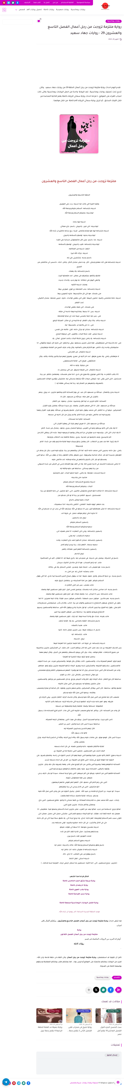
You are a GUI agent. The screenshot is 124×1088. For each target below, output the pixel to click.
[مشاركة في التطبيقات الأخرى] (89, 990)
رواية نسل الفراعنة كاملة (79, 894)
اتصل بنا (47, 3)
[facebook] (17, 2)
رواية (79, 930)
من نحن (55, 3)
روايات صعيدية (62, 10)
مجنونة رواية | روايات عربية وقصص (84, 1083)
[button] (111, 990)
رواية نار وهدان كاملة (79, 885)
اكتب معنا (37, 3)
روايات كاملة (49, 10)
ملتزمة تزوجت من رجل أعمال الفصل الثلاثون (79, 935)
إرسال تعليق (112, 1055)
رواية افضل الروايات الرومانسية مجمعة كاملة (79, 903)
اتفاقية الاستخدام (67, 3)
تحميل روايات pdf (34, 10)
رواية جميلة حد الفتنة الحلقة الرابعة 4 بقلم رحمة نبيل (50, 1029)
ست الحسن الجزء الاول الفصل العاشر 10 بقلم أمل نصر (109, 1031)
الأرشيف (27, 3)
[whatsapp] (13, 2)
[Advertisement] (79, 67)
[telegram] (8, 2)
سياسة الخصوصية (83, 3)
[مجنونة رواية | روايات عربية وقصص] (105, 7)
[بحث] (4, 10)
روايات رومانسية (78, 10)
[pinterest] (4, 2)
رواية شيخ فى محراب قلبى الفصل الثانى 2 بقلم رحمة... (79, 1029)
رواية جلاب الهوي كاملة (79, 890)
